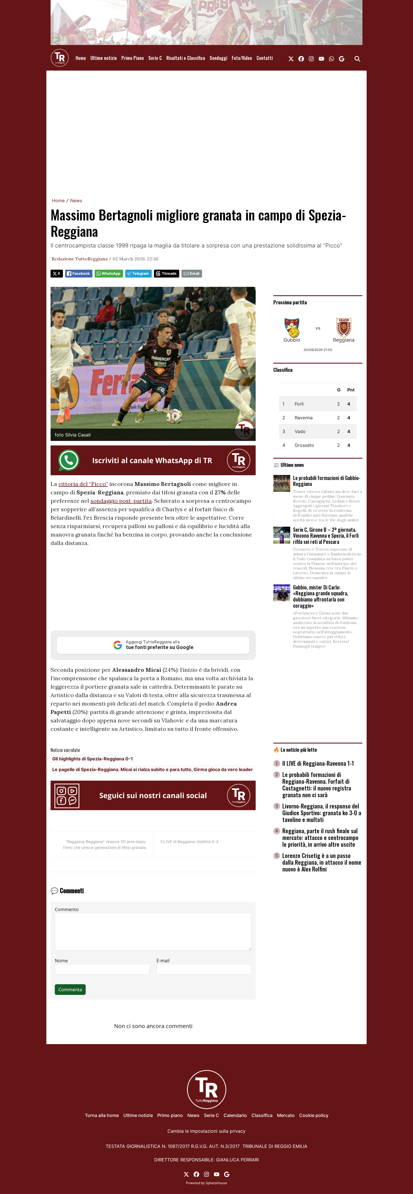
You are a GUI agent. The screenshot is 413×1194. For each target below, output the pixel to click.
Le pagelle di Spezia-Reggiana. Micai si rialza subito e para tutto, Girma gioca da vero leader (152, 769)
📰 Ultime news (288, 464)
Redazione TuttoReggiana (80, 259)
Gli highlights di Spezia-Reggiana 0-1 (92, 759)
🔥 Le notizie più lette (295, 749)
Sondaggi (218, 58)
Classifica (282, 369)
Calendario (235, 1115)
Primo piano (170, 1115)
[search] (357, 57)
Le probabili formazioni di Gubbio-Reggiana (326, 481)
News (76, 200)
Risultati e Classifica (185, 58)
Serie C (155, 58)
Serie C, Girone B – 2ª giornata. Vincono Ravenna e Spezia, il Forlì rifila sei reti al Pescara (325, 535)
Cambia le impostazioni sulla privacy (206, 1131)
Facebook (81, 273)
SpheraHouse (216, 1183)
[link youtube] (321, 57)
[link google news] (342, 57)
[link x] (291, 57)
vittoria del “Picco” (83, 483)
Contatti (265, 58)
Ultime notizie (103, 58)
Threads (169, 273)
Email (194, 273)
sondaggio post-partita (121, 500)
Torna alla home (102, 1115)
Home (81, 58)
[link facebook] (301, 57)
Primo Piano (132, 58)
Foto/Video (242, 58)
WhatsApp (111, 273)
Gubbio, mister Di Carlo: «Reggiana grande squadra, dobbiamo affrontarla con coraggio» (320, 596)
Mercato (286, 1115)
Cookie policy (313, 1115)
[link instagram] (311, 57)
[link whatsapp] (331, 57)
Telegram (140, 273)
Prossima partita (290, 302)
